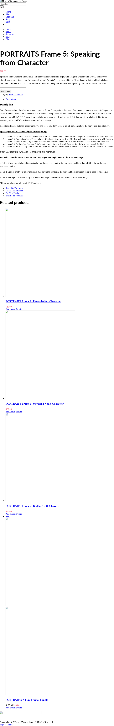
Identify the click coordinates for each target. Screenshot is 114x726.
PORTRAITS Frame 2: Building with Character (33, 505)
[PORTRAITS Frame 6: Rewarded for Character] (60, 252)
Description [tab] (11, 99)
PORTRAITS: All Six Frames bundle (27, 699)
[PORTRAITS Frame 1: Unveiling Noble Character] (60, 355)
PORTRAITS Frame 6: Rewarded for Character (33, 301)
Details (19, 309)
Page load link (6, 724)
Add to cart (5, 92)
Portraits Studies (16, 94)
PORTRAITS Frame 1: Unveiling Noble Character (35, 403)
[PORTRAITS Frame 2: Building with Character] (60, 457)
